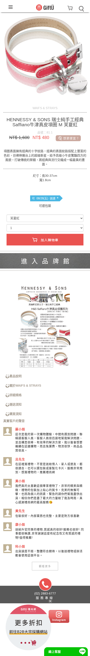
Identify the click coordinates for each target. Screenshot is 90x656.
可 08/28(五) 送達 (45, 198)
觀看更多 (45, 566)
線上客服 (54, 651)
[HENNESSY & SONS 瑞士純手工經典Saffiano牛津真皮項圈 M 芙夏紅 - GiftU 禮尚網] (45, 7)
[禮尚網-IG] (58, 616)
